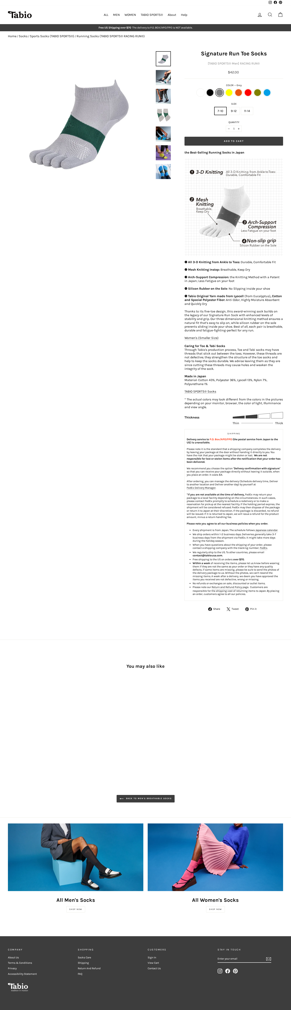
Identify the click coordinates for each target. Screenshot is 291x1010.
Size (234, 103)
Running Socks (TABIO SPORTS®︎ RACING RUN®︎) (111, 36)
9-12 (234, 111)
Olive (258, 93)
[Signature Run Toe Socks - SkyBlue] (48, 735)
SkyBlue (267, 93)
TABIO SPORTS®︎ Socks (200, 391)
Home (12, 36)
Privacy (12, 968)
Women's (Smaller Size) (201, 338)
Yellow (229, 93)
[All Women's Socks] (215, 857)
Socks (23, 36)
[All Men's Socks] (75, 857)
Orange (238, 93)
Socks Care (84, 957)
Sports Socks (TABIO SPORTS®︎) (52, 36)
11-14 (247, 111)
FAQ (80, 973)
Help (184, 15)
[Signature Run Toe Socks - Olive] (43, 735)
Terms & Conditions (20, 962)
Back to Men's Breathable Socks (148, 798)
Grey (219, 93)
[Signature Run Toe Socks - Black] (16, 735)
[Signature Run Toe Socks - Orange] (32, 735)
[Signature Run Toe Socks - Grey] (21, 735)
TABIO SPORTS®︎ (152, 15)
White (200, 93)
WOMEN (130, 15)
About (172, 15)
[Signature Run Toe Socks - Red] (37, 735)
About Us (13, 957)
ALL (106, 15)
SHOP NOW (75, 909)
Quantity (233, 122)
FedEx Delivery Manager (201, 487)
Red (248, 93)
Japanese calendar (266, 530)
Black (210, 93)
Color (234, 85)
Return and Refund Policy (227, 587)
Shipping (83, 962)
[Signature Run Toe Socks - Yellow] (27, 735)
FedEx (263, 547)
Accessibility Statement (22, 973)
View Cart (153, 962)
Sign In (152, 957)
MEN (116, 15)
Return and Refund (89, 968)
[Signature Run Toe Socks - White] (10, 735)
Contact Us (154, 968)
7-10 (220, 111)
